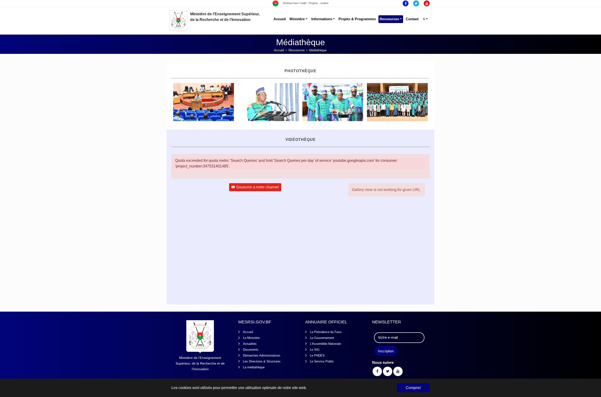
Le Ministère (251, 338)
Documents (250, 349)
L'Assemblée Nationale (325, 343)
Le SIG (315, 349)
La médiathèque (254, 367)
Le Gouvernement (322, 338)
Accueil (248, 332)
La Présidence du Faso (325, 332)
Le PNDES (317, 355)
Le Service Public (322, 361)
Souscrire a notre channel (257, 187)
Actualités (250, 343)
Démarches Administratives (261, 355)
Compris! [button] (413, 388)
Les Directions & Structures (262, 361)
